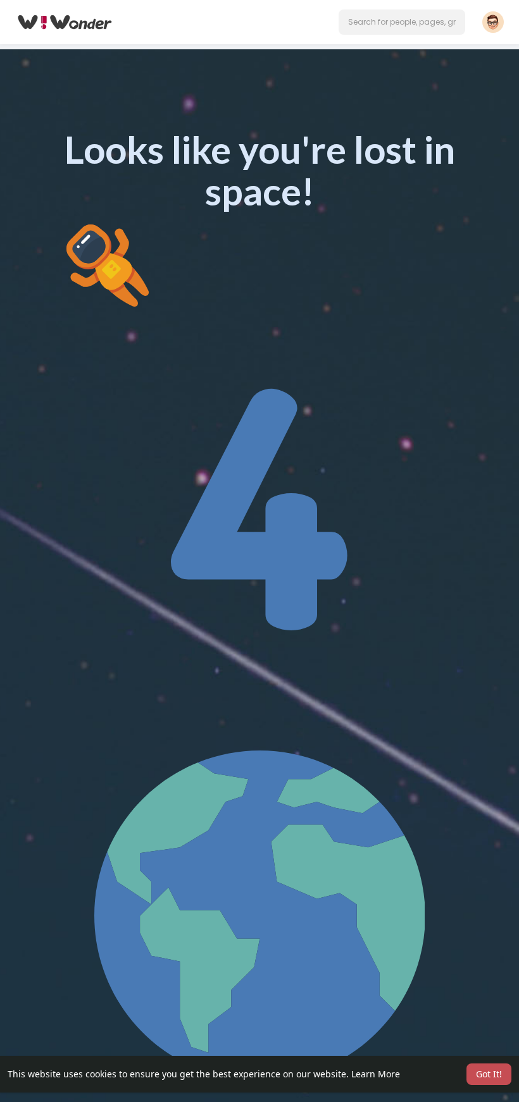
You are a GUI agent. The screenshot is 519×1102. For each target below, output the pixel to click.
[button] (402, 22)
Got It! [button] (489, 1074)
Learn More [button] (375, 1074)
